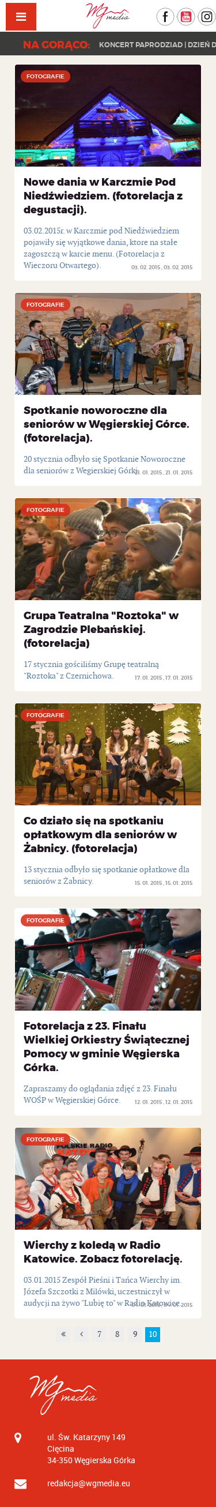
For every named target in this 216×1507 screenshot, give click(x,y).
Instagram (215, 13)
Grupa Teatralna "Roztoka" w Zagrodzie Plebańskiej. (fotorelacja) (101, 629)
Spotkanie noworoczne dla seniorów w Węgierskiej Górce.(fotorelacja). (107, 424)
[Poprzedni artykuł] (81, 1334)
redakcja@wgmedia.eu (88, 1483)
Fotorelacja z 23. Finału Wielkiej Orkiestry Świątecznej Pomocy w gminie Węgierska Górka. (107, 1047)
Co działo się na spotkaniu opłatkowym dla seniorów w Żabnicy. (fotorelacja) (100, 835)
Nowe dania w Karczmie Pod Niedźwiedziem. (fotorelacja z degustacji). (103, 196)
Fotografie (45, 76)
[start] (63, 1334)
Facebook (174, 13)
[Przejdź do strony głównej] (108, 16)
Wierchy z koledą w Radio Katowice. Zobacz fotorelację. (103, 1252)
